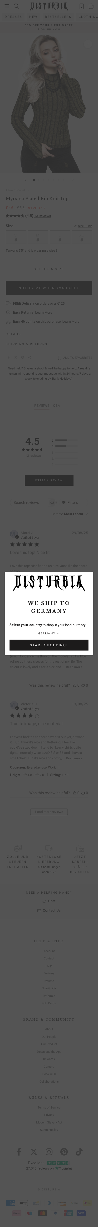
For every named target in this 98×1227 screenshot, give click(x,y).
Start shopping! (49, 645)
